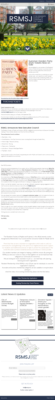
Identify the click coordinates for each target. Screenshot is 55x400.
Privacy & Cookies (50, 1)
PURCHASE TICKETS (11, 102)
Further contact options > (27, 390)
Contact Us (41, 1)
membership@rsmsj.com (7, 112)
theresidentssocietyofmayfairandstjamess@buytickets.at (14, 98)
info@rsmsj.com (32, 185)
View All (50, 294)
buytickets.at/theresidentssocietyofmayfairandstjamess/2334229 (17, 118)
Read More (14, 319)
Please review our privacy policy (27, 374)
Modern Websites (50, 398)
